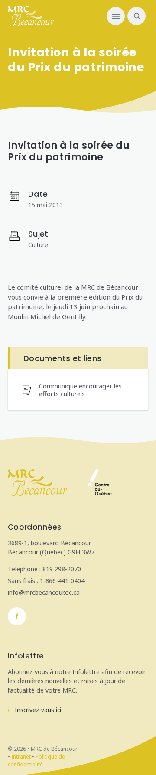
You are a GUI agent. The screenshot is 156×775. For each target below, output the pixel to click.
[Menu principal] (116, 16)
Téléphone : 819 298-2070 (44, 569)
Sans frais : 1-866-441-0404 (46, 580)
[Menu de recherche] (135, 16)
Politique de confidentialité (36, 760)
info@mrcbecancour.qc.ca (44, 592)
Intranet (21, 756)
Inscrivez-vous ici (38, 710)
